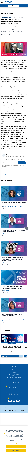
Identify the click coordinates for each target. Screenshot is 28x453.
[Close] (25, 427)
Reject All (16, 446)
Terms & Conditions (14, 374)
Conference (7, 13)
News (16, 410)
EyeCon (18, 174)
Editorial (14, 369)
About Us (14, 368)
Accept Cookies (15, 450)
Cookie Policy (11, 440)
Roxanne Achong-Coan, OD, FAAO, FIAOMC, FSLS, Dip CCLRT (13, 319)
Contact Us (14, 371)
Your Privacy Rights (14, 379)
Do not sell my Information (14, 377)
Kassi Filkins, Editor (18, 206)
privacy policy (4, 166)
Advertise (14, 366)
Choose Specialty (12, 5)
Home (2, 13)
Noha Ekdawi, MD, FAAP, (8, 206)
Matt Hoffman (6, 233)
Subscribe (21, 162)
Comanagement (5, 174)
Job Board (14, 372)
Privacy (14, 376)
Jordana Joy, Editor (7, 262)
